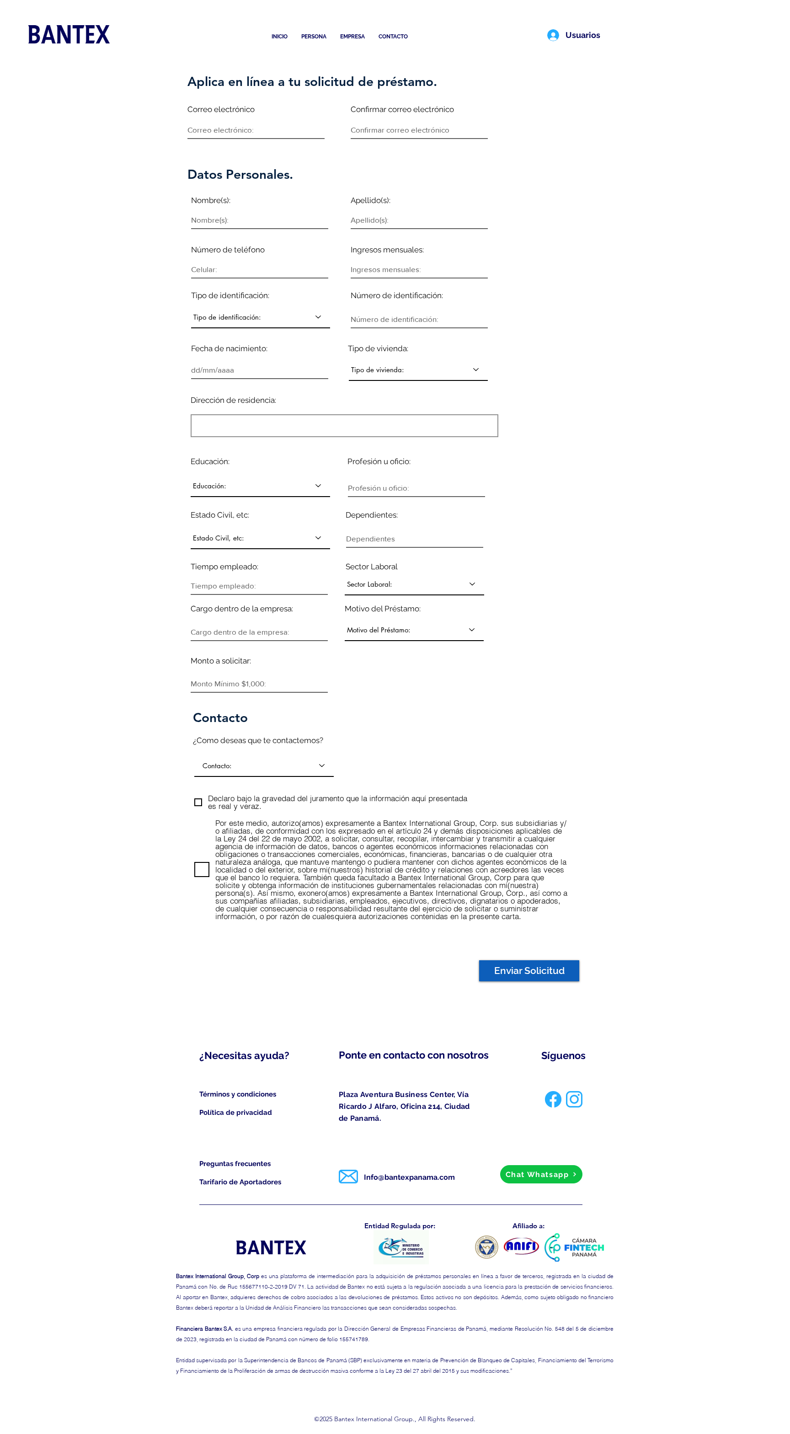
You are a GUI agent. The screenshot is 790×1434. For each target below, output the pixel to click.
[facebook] (553, 1099)
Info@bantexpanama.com (409, 1177)
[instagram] (574, 1099)
